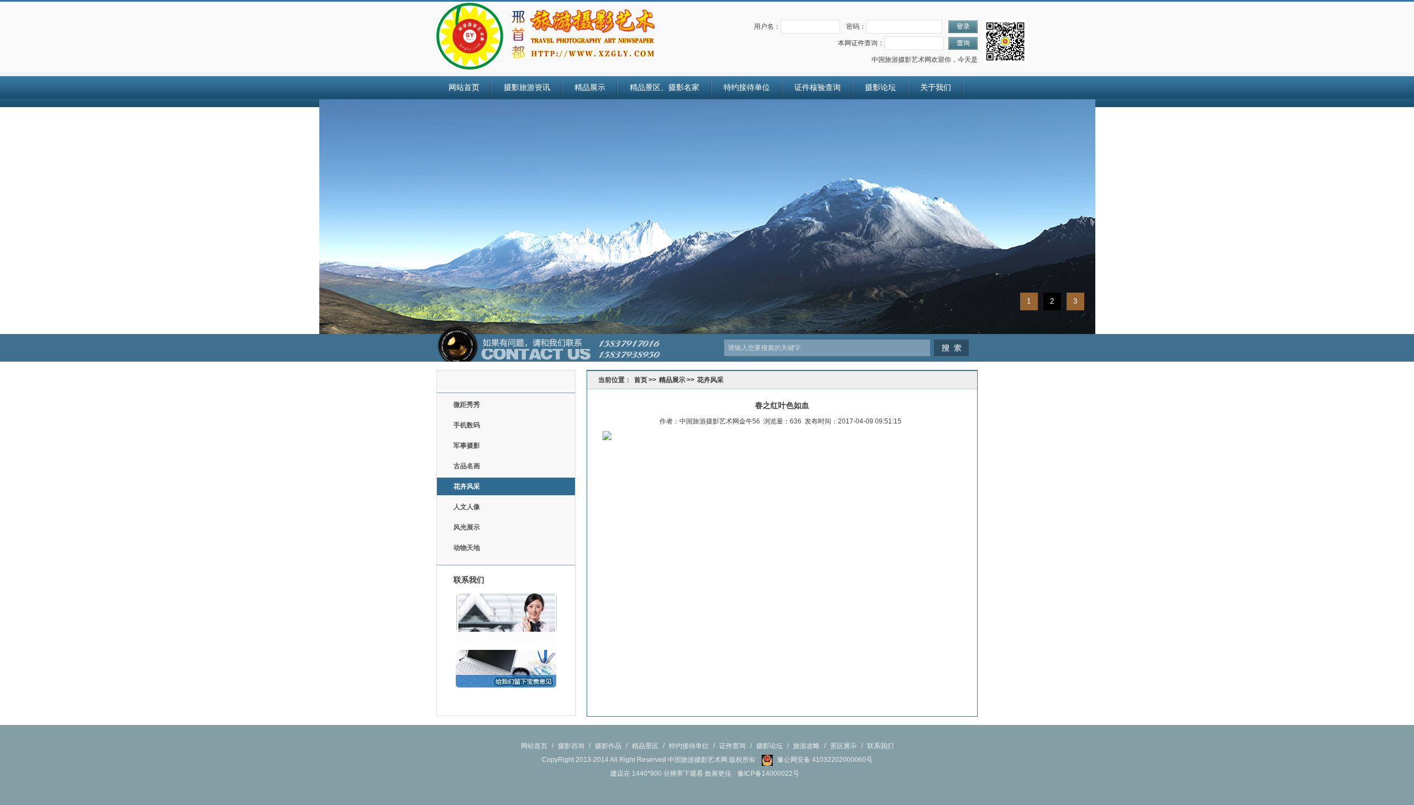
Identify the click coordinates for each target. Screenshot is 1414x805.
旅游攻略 (806, 746)
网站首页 (464, 87)
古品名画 (466, 466)
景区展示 (843, 746)
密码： (856, 26)
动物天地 (466, 548)
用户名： (767, 26)
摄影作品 (608, 746)
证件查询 (732, 746)
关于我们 (935, 87)
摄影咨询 (571, 746)
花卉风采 (466, 486)
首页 (640, 380)
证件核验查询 (817, 87)
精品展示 (589, 87)
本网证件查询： (861, 43)
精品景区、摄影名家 (664, 87)
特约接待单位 (747, 87)
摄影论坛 (880, 87)
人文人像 (466, 507)
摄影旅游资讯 (527, 87)
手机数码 (466, 425)
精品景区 (645, 746)
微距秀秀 (466, 405)
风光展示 (466, 527)
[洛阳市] (469, 36)
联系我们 (880, 746)
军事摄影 (466, 445)
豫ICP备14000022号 (768, 773)
